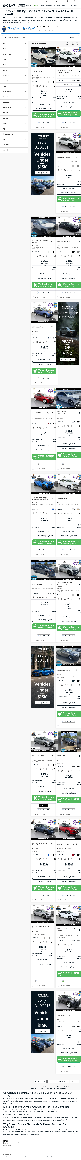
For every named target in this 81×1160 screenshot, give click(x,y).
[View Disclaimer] (46, 86)
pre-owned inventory (18, 1101)
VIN (48, 27)
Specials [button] (42, 5)
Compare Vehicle (40, 127)
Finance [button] (58, 5)
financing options (20, 1133)
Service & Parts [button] (50, 5)
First (37, 1081)
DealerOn (15, 1156)
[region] (44, 99)
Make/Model (41, 27)
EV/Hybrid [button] (35, 5)
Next (60, 1081)
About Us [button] (64, 5)
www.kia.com (71, 1156)
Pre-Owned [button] (28, 5)
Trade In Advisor (73, 5)
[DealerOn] (7, 1154)
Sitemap (20, 1156)
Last (66, 1081)
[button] (56, 57)
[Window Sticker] (55, 86)
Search (72, 37)
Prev (43, 1081)
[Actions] (54, 71)
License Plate (56, 27)
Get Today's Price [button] (44, 104)
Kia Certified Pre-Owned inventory (31, 1120)
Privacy (24, 1156)
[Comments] (52, 86)
